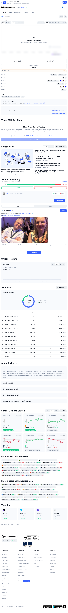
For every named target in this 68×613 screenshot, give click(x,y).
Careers (20, 590)
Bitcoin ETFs (5, 582)
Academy (4, 564)
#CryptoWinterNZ (25, 223)
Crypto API (5, 585)
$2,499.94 (28, 496)
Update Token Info (57, 117)
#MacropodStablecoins (14, 225)
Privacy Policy (22, 570)
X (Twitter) (53, 564)
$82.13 (12, 499)
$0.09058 (48, 499)
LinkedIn (52, 582)
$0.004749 (12, 506)
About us (20, 564)
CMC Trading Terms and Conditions (34, 145)
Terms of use (21, 567)
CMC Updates (6, 579)
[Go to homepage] (8, 7)
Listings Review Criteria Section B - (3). (34, 112)
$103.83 (47, 496)
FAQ (35, 573)
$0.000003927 (49, 504)
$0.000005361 (35, 506)
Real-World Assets (7, 590)
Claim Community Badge (59, 123)
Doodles (4, 605)
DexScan (4, 587)
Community (53, 567)
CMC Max (4, 573)
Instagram (53, 573)
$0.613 (57, 506)
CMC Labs (5, 570)
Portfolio (4, 599)
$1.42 (9, 496)
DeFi (23, 106)
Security (20, 587)
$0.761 (9, 504)
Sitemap (4, 608)
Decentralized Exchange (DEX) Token (11, 106)
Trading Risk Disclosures (50, 145)
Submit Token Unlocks (58, 120)
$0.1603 (11, 501)
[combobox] (41, 22)
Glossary (36, 576)
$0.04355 (11, 494)
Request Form (38, 567)
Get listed (36, 564)
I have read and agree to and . (35, 145)
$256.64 (11, 509)
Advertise (4, 567)
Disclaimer (21, 582)
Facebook (52, 576)
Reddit (52, 579)
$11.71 (50, 501)
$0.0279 (30, 509)
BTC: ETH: (27, 7)
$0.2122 (31, 501)
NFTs (3, 596)
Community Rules (22, 579)
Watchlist (4, 602)
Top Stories (5, 576)
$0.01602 (52, 494)
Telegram (52, 570)
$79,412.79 (30, 494)
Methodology (21, 585)
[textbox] (28, 205)
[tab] (13, 23)
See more (64, 191)
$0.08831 (28, 504)
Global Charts (5, 593)
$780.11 (31, 499)
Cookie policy (21, 576)
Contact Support (38, 570)
